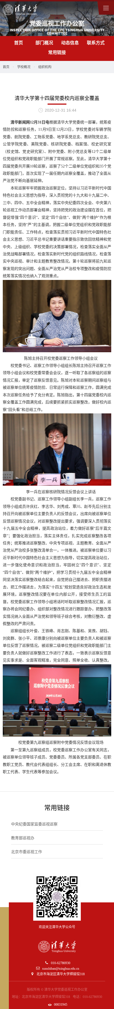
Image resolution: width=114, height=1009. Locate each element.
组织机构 (44, 67)
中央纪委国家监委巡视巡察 (34, 824)
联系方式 (96, 42)
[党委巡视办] (20, 9)
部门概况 (44, 42)
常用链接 (57, 52)
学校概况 (23, 67)
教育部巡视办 (22, 838)
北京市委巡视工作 (26, 852)
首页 (18, 42)
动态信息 (70, 42)
